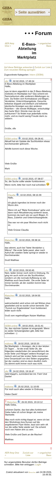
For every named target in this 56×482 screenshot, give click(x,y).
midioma (9, 343)
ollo (6, 81)
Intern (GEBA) (36, 74)
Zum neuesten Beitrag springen (19, 69)
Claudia (11, 195)
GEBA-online (11, 138)
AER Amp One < (9, 44)
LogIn (38, 464)
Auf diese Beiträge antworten (18, 67)
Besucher (32, 472)
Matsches (9, 240)
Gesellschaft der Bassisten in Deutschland (7, 9)
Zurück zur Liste (42, 67)
